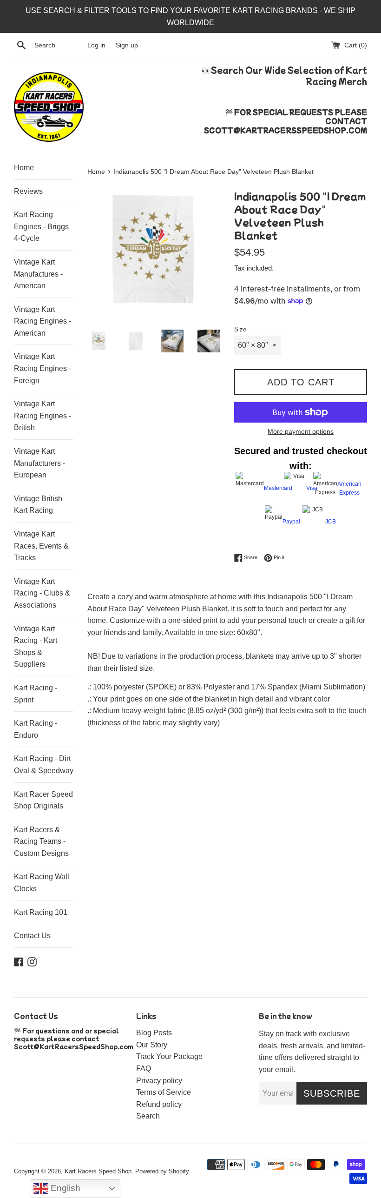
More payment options (301, 431)
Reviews (28, 191)
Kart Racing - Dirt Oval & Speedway (43, 764)
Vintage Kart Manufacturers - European (39, 463)
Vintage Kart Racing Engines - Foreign (42, 368)
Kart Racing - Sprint (35, 694)
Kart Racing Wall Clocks (41, 883)
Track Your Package (169, 1056)
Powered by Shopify (162, 1171)
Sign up (127, 45)
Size (240, 329)
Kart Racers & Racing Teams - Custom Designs (41, 841)
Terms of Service (163, 1092)
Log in (96, 45)
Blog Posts (154, 1033)
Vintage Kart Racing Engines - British (42, 415)
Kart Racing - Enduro (35, 729)
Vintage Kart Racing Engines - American (42, 321)
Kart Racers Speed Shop (98, 1171)
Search (148, 1116)
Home (24, 168)
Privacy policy (159, 1081)
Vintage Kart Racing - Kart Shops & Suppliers (35, 646)
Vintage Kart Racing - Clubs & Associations (42, 593)
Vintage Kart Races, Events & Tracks (41, 546)
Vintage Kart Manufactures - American (38, 274)
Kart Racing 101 (40, 912)
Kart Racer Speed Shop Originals (43, 800)
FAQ (143, 1068)
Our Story (151, 1045)
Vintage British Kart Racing (38, 505)
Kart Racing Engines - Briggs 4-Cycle (41, 226)
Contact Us (32, 936)
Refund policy (159, 1104)
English (64, 1188)
